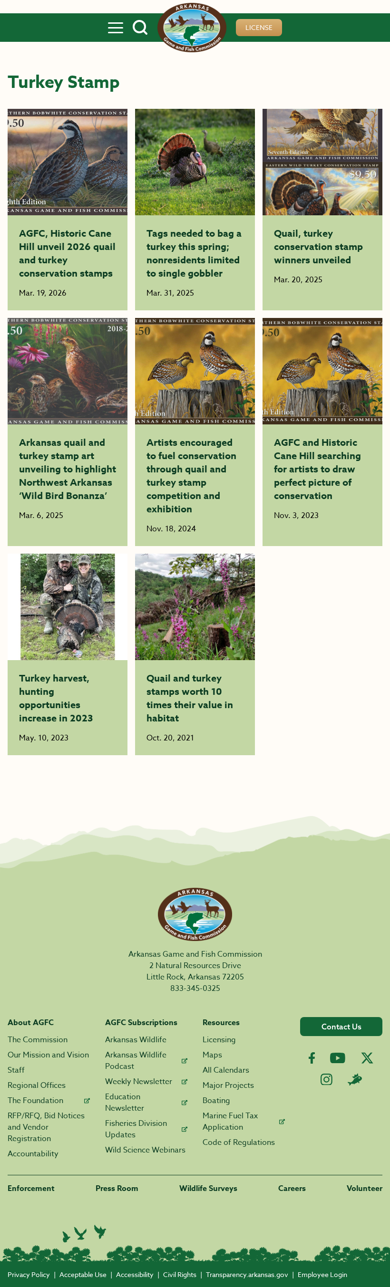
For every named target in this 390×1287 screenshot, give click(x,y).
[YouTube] (337, 1058)
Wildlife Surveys (208, 1188)
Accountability (33, 1154)
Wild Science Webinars (145, 1150)
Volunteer (364, 1188)
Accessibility (135, 1274)
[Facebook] (312, 1058)
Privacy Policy (29, 1274)
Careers (292, 1188)
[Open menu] (115, 27)
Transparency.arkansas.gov (247, 1274)
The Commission (38, 1040)
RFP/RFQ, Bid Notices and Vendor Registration (46, 1127)
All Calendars (226, 1070)
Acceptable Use (83, 1274)
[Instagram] (326, 1079)
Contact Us (341, 1026)
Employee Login (322, 1274)
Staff (16, 1070)
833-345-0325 (195, 988)
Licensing (219, 1040)
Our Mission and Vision (48, 1055)
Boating (216, 1100)
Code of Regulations (239, 1142)
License (259, 27)
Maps (212, 1055)
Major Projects (228, 1085)
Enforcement (31, 1188)
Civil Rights (179, 1274)
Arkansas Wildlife (135, 1040)
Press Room (117, 1188)
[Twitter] (367, 1058)
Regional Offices (37, 1085)
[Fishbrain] (355, 1079)
